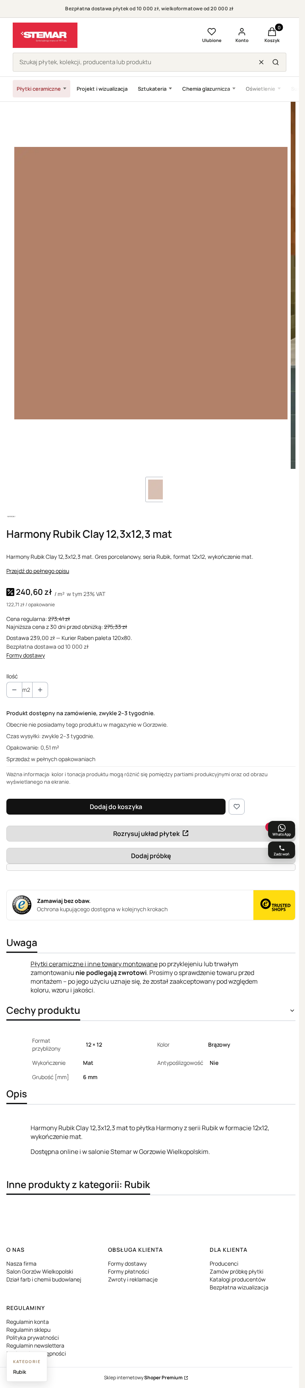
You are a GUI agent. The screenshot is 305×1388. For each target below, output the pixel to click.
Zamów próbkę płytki (236, 1271)
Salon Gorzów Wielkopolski (39, 1271)
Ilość (12, 676)
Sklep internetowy (143, 1377)
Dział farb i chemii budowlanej (43, 1279)
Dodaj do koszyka (116, 806)
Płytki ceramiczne (39, 88)
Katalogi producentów (238, 1279)
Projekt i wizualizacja (102, 88)
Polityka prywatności (32, 1337)
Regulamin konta (27, 1321)
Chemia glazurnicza (206, 88)
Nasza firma (21, 1263)
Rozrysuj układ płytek (146, 833)
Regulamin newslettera (35, 1345)
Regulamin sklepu (28, 1329)
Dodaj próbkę (151, 855)
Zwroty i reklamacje (133, 1279)
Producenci (224, 1263)
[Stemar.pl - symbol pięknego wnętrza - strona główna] (45, 35)
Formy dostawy (25, 655)
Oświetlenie (260, 88)
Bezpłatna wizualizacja (239, 1287)
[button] (275, 62)
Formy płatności (128, 1271)
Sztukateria (152, 88)
